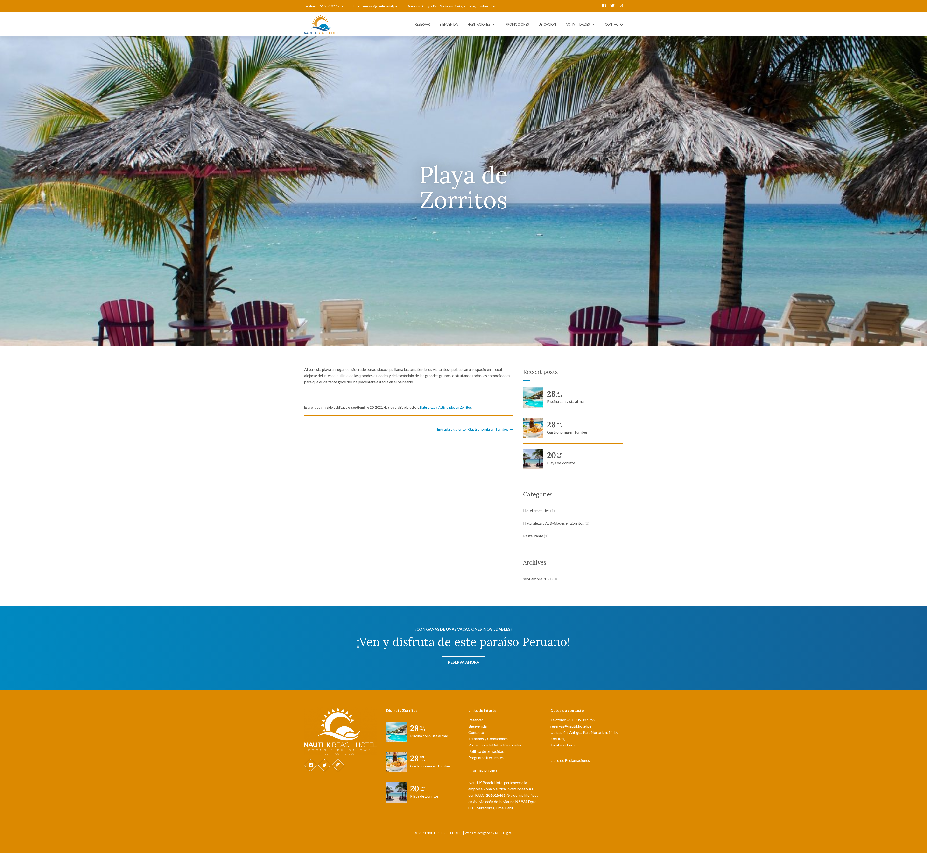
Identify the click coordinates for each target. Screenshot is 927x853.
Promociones (517, 24)
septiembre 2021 (537, 578)
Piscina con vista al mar (566, 397)
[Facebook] (604, 6)
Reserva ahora (463, 662)
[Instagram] (621, 6)
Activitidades (578, 24)
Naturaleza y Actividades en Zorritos (445, 407)
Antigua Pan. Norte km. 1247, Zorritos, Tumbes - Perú (459, 6)
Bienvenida (449, 24)
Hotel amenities (536, 510)
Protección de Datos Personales (494, 745)
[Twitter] (612, 6)
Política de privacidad (486, 751)
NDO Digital (503, 833)
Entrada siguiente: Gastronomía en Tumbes (473, 429)
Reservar (422, 24)
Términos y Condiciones (488, 738)
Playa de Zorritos (561, 458)
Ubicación (547, 24)
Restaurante (533, 535)
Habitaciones (479, 24)
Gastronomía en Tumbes (567, 428)
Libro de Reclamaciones (570, 760)
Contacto (614, 24)
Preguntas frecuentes (486, 757)
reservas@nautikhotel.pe (379, 6)
